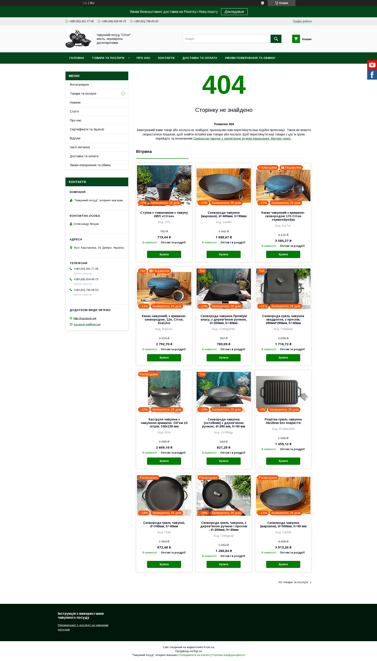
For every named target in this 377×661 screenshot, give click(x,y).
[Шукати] (276, 39)
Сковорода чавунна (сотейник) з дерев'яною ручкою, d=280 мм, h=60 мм (223, 423)
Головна (76, 58)
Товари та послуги (108, 58)
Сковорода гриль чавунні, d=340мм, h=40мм (164, 524)
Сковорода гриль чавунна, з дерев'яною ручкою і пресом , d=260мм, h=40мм (223, 526)
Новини (75, 102)
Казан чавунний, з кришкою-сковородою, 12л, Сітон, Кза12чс (164, 319)
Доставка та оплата (199, 58)
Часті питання (80, 147)
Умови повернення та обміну (250, 58)
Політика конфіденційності (228, 655)
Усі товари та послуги (293, 582)
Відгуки (75, 138)
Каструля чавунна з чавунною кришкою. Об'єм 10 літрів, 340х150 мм (164, 423)
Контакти (166, 58)
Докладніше (234, 12)
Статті (74, 111)
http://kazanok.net (85, 318)
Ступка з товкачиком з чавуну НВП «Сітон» (164, 214)
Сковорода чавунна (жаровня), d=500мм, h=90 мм (283, 524)
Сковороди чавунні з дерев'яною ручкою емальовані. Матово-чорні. (242, 138)
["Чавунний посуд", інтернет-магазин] (78, 46)
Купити (164, 254)
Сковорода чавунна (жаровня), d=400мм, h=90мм (224, 214)
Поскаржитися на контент (194, 655)
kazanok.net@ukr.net (87, 324)
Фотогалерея (79, 84)
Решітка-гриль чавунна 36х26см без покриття (283, 421)
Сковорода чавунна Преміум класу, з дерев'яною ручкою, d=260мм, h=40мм (223, 319)
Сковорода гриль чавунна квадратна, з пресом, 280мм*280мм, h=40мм (283, 319)
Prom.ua (209, 647)
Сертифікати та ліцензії (87, 129)
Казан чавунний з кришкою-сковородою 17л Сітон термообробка (283, 216)
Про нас (143, 58)
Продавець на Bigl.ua (188, 651)
